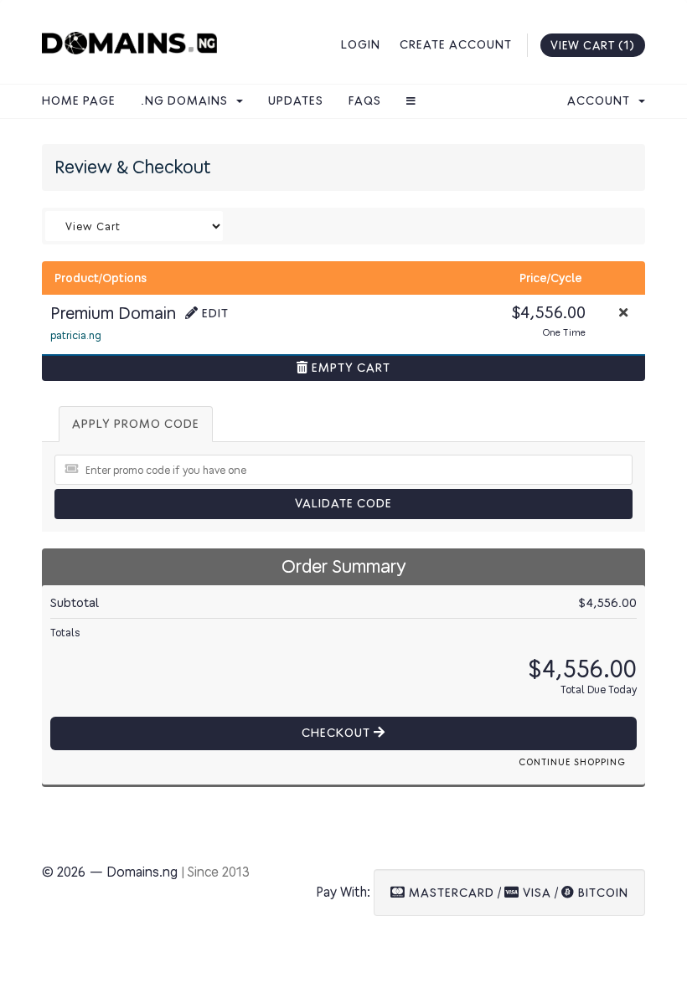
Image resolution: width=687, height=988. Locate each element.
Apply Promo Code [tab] (135, 424)
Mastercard (449, 893)
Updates (295, 101)
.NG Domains (188, 101)
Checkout (338, 733)
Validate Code (343, 503)
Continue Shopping (572, 762)
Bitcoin (601, 893)
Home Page (79, 101)
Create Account (456, 45)
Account (602, 101)
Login (360, 45)
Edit (214, 313)
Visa (535, 893)
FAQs (365, 101)
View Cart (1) (592, 45)
